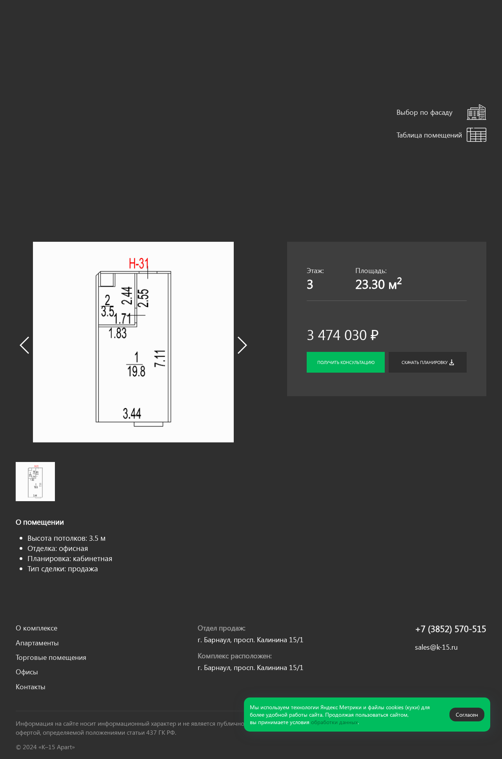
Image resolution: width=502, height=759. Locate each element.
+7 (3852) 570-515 (450, 628)
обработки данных (334, 722)
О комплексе (92, 21)
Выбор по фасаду (425, 112)
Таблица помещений (429, 134)
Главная (27, 71)
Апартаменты (137, 21)
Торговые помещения (193, 22)
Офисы (241, 21)
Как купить (91, 38)
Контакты (273, 22)
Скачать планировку (424, 362)
